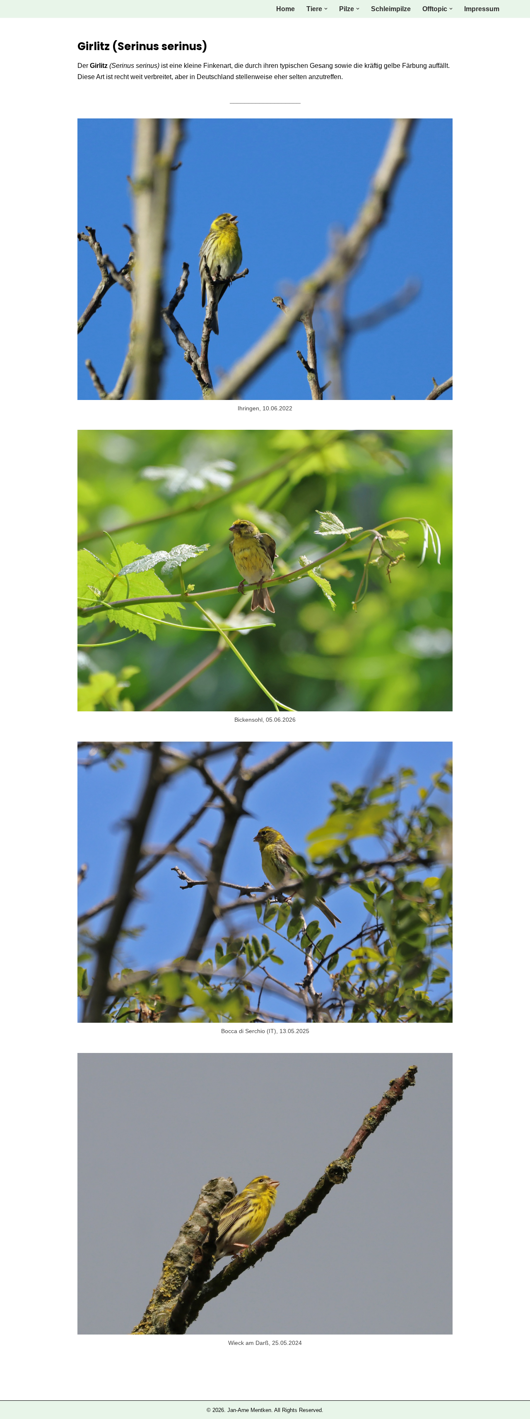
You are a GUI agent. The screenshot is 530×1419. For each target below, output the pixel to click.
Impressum (481, 8)
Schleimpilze (391, 8)
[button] (326, 8)
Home (285, 8)
